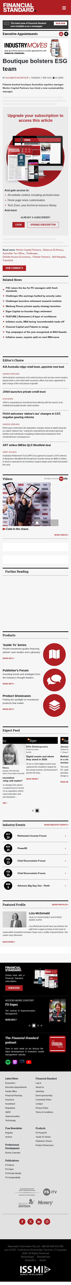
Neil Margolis (59, 256)
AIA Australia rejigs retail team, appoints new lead (33, 366)
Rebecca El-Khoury (53, 249)
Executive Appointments (20, 34)
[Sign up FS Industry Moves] (35, 48)
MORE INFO (8, 658)
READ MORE (8, 800)
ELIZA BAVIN (8, 399)
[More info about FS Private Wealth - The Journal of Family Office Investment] (57, 1007)
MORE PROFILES (59, 902)
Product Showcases (17, 696)
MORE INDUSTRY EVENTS (55, 822)
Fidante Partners (41, 256)
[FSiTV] (63, 479)
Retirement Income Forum (32, 832)
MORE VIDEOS (60, 535)
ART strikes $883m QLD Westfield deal (27, 445)
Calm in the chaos (17, 529)
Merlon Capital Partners (28, 249)
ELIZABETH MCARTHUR (17, 78)
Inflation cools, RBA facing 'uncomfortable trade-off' (35, 321)
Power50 (22, 845)
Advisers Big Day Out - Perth (34, 882)
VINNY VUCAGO (10, 452)
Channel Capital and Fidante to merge (27, 326)
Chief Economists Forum (31, 857)
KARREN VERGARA (11, 374)
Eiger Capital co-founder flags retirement (29, 311)
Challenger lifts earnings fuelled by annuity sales (33, 296)
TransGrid (8, 260)
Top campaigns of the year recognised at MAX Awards (36, 332)
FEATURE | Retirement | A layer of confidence (31, 316)
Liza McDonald (39, 910)
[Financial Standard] (19, 7)
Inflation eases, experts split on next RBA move (32, 337)
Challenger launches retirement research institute (34, 301)
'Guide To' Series (14, 645)
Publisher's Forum (16, 670)
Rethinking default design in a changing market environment (51, 759)
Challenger (31, 253)
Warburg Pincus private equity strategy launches (33, 306)
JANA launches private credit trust (24, 391)
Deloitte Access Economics (17, 256)
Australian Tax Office (13, 253)
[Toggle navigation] (64, 7)
